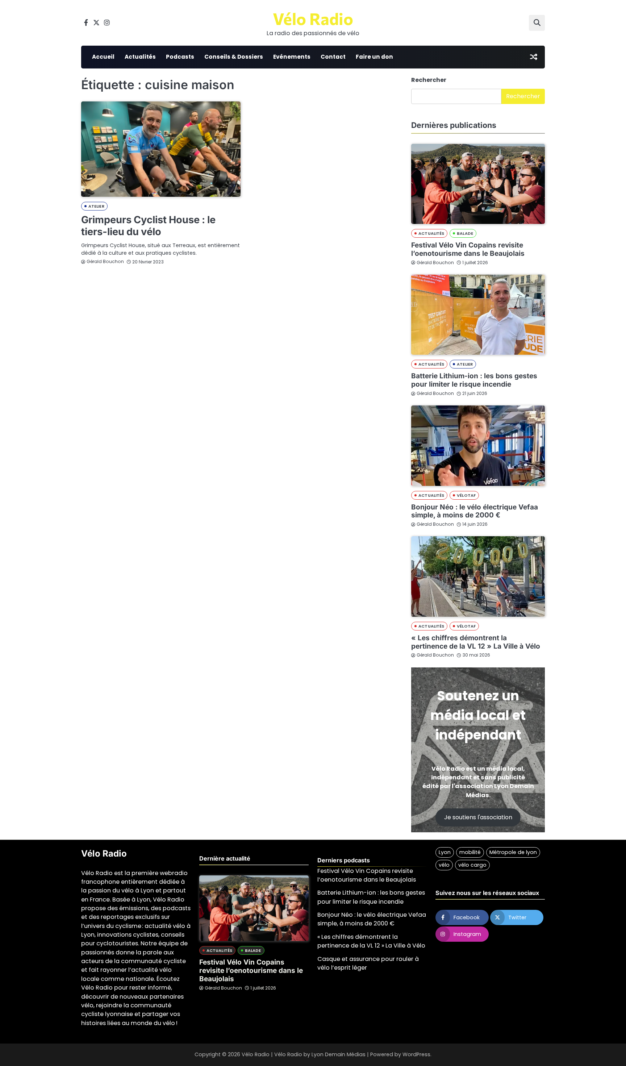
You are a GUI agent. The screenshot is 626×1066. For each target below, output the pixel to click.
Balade (465, 233)
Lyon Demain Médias (339, 1054)
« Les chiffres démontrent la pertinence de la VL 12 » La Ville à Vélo (475, 642)
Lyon (445, 852)
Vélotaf (466, 495)
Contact (333, 57)
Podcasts (180, 57)
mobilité (470, 852)
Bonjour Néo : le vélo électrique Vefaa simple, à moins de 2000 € (474, 511)
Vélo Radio (313, 18)
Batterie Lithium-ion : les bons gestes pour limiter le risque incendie (474, 380)
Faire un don (374, 57)
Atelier (96, 206)
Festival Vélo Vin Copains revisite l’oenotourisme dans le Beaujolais (468, 249)
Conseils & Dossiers (233, 57)
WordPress (416, 1054)
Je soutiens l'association (478, 817)
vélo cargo (472, 865)
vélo (444, 865)
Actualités (140, 57)
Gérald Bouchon (105, 261)
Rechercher (428, 80)
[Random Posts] (533, 56)
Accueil (103, 57)
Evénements (291, 57)
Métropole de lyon (513, 852)
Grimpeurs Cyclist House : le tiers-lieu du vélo (148, 226)
